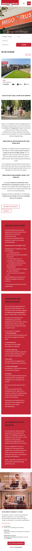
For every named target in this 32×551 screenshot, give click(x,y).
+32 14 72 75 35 (24, 3)
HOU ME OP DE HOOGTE (10, 206)
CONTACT (6, 211)
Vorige (26, 54)
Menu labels (29, 3)
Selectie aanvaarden (16, 547)
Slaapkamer (5, 44)
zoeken (23, 45)
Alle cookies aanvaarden (16, 543)
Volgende (29, 54)
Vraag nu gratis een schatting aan (16, 505)
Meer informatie (6, 523)
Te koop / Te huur (7, 36)
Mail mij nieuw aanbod (16, 487)
